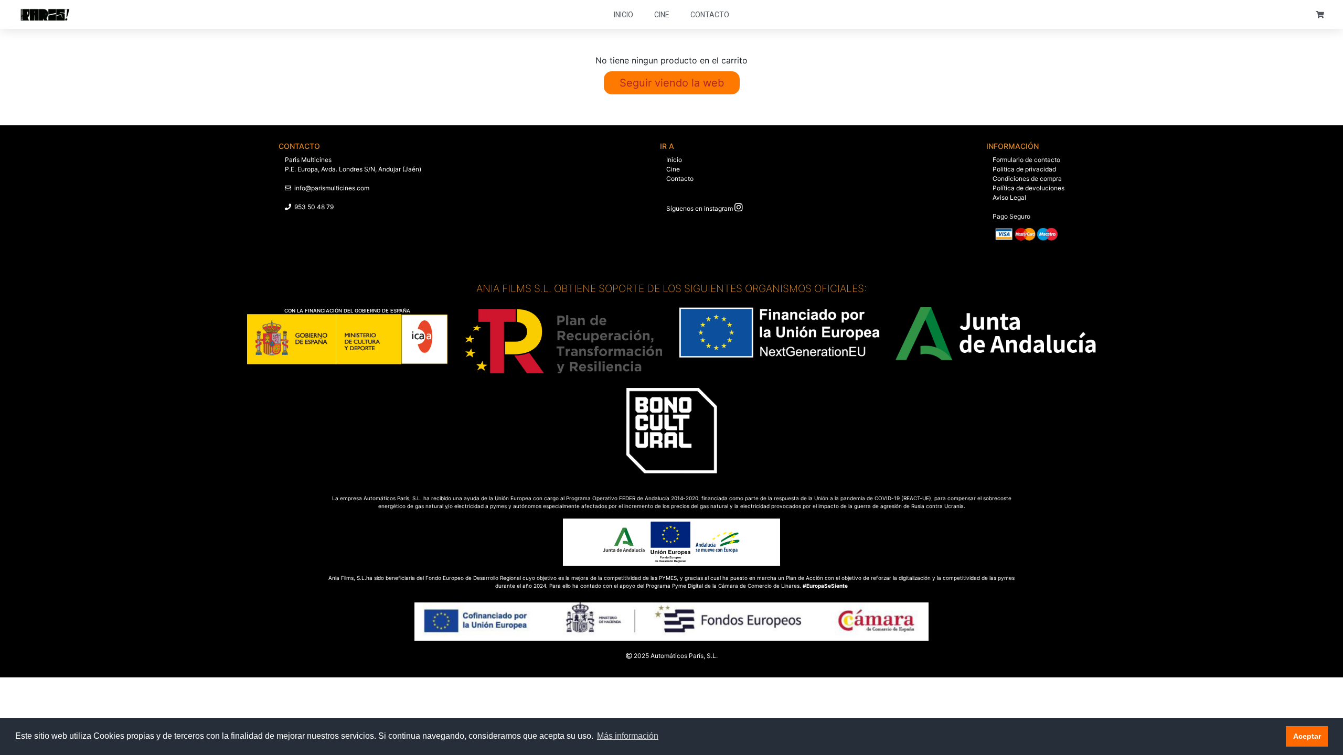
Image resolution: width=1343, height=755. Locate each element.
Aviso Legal (1009, 197)
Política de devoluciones (1028, 188)
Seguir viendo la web (672, 83)
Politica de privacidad (1024, 169)
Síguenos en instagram (699, 208)
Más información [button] (627, 735)
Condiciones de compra (1027, 178)
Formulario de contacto (1026, 160)
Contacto (709, 14)
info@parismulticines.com (331, 188)
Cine (661, 14)
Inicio (623, 14)
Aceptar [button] (1307, 736)
